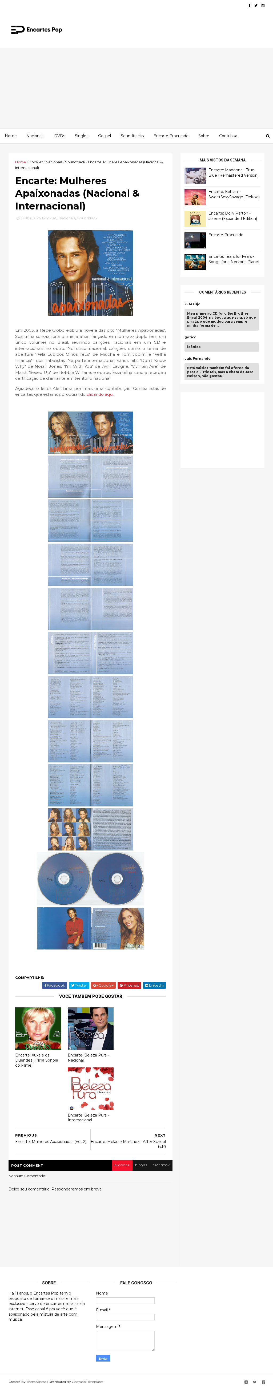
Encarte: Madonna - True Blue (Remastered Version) (233, 173)
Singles (81, 135)
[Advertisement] (136, 88)
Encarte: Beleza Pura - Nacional (88, 1058)
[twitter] (256, 5)
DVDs (59, 135)
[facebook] (249, 5)
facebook (161, 1165)
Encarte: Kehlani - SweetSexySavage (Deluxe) (234, 194)
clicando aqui (100, 394)
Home (11, 135)
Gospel (104, 135)
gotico (190, 337)
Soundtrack (75, 162)
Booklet (36, 162)
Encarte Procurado (171, 135)
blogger (122, 1165)
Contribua (228, 135)
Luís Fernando (197, 359)
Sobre (203, 135)
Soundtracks (132, 135)
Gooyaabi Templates (87, 1382)
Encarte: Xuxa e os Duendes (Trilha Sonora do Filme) (36, 1060)
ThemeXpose (36, 1382)
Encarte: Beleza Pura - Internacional (88, 1118)
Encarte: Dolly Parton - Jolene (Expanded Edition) (232, 216)
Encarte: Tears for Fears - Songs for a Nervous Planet (234, 259)
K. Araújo (192, 304)
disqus (141, 1165)
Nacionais (35, 135)
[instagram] (263, 5)
